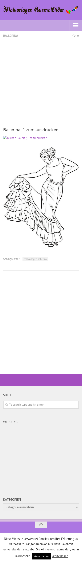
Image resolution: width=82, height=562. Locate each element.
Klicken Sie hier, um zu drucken (27, 138)
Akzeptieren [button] (41, 556)
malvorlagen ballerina (35, 259)
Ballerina (10, 36)
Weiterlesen (60, 556)
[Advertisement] (41, 82)
